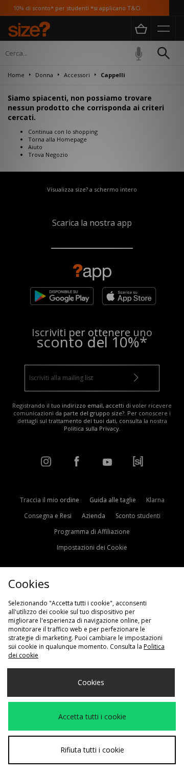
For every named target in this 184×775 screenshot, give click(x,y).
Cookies (91, 682)
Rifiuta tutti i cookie (92, 750)
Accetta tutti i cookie (92, 716)
